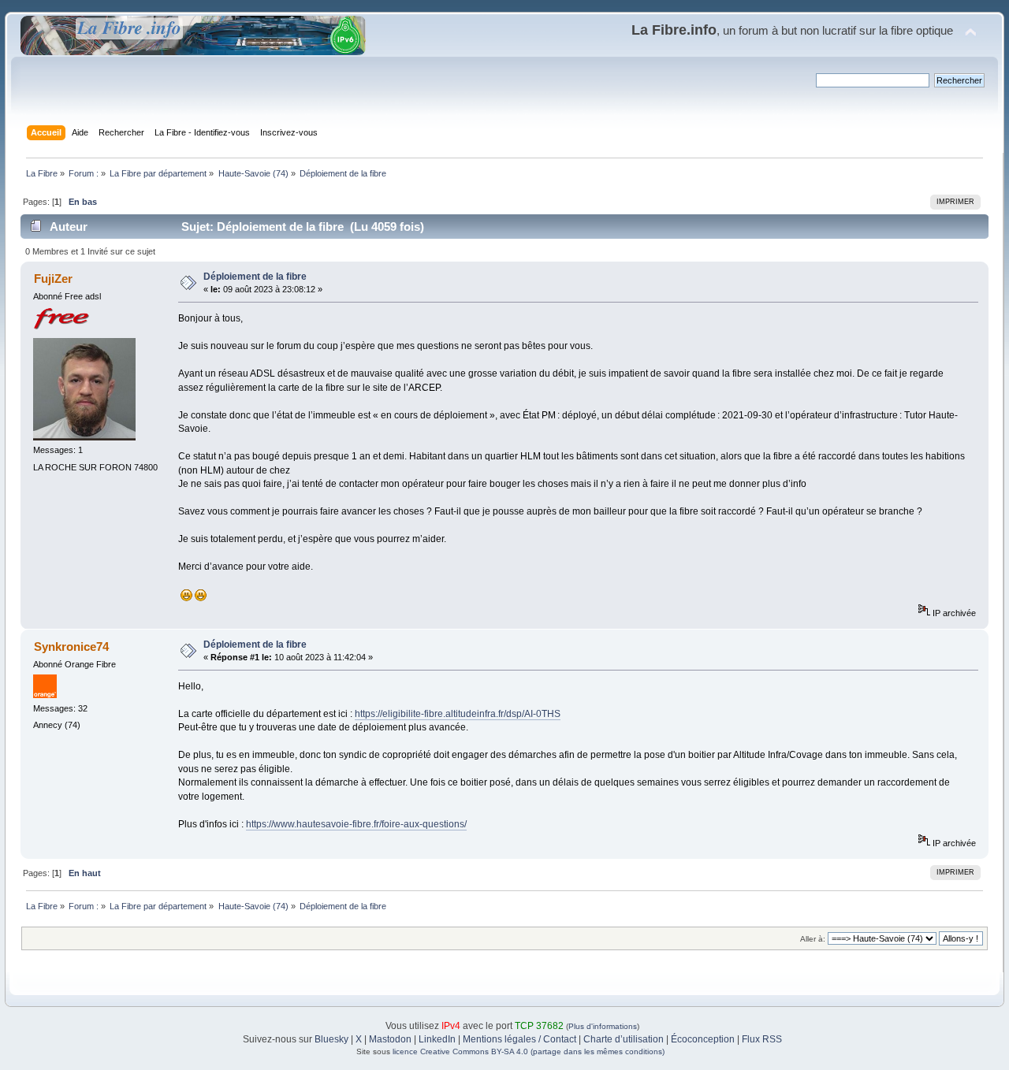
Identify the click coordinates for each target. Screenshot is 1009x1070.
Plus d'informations (602, 1026)
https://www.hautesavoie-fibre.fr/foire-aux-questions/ (356, 824)
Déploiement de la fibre (255, 276)
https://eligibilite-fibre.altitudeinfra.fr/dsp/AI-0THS (457, 713)
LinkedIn (437, 1039)
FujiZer (53, 278)
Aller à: (812, 938)
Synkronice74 (71, 646)
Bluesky (331, 1039)
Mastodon (390, 1039)
